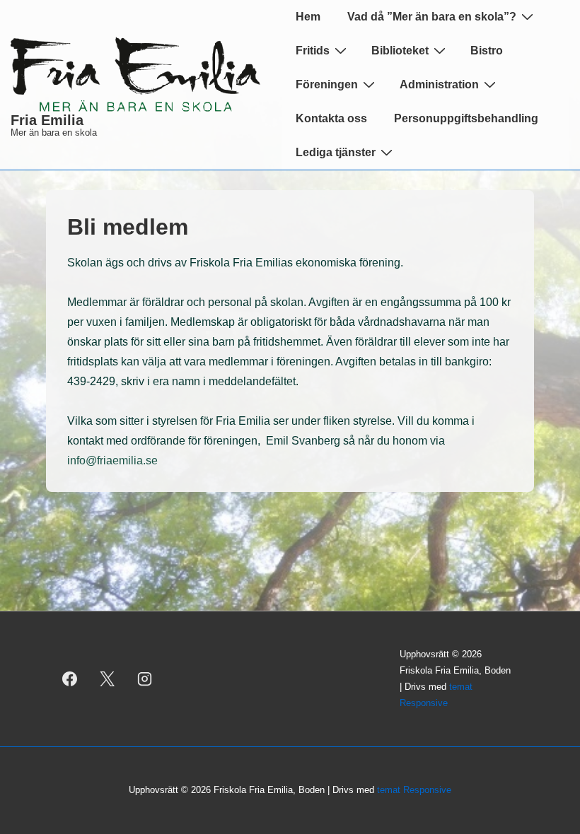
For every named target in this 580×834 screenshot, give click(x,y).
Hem (308, 17)
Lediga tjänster (336, 152)
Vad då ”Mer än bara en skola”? (431, 17)
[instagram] (145, 679)
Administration (439, 84)
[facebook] (70, 679)
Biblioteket (400, 51)
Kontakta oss (331, 118)
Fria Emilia (47, 120)
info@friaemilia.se (115, 460)
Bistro (486, 51)
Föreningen (327, 84)
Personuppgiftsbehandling (466, 118)
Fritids (313, 51)
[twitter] (107, 679)
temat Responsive (414, 790)
